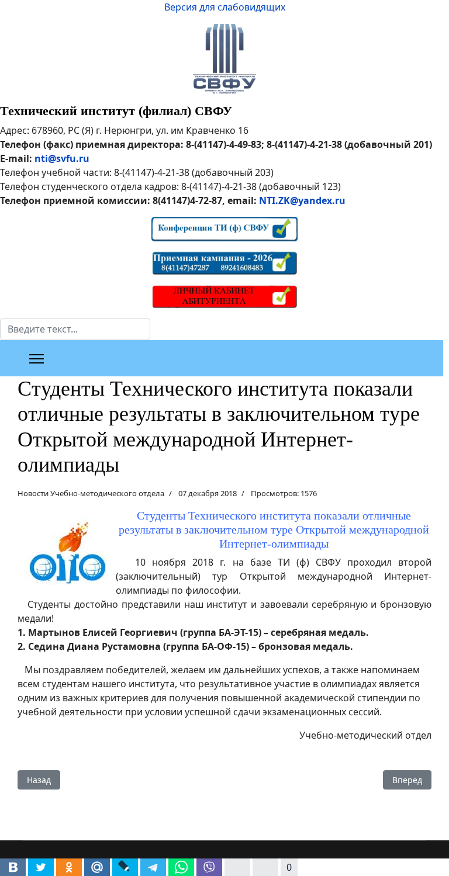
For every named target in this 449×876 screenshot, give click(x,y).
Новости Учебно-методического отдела (91, 493)
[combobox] (75, 329)
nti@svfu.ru (61, 158)
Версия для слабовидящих (224, 7)
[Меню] (36, 358)
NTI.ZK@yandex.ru (302, 200)
